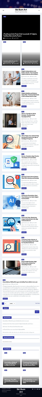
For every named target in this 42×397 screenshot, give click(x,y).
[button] (39, 27)
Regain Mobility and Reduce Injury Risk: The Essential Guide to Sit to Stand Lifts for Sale (30, 95)
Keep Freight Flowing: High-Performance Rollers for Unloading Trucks (29, 263)
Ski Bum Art (21, 9)
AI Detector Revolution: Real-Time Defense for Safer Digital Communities (29, 197)
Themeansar (4, 391)
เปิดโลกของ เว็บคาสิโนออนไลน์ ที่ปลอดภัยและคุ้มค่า (22, 36)
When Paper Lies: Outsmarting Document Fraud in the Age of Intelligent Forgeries (30, 137)
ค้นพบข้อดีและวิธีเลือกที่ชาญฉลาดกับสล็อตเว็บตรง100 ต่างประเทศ (10, 62)
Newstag (8, 390)
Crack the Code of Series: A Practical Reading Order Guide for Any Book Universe (29, 241)
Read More (24, 86)
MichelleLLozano (9, 38)
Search (6, 308)
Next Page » (37, 303)
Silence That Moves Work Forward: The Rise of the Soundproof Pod (28, 115)
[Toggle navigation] (3, 10)
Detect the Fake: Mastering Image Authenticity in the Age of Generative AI (29, 219)
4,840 (11, 303)
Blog (6, 16)
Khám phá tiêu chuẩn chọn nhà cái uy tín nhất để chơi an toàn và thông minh (18, 332)
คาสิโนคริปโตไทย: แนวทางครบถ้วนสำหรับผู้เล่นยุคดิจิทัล (14, 329)
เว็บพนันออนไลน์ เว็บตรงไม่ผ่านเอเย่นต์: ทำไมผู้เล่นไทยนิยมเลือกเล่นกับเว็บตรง (30, 62)
